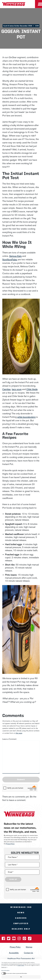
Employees (21, 923)
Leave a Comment (9, 739)
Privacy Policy (10, 844)
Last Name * (13, 865)
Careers (21, 918)
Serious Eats (15, 256)
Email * (10, 872)
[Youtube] (14, 939)
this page (19, 733)
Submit (21, 779)
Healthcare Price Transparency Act (21, 958)
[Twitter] (9, 939)
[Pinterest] (24, 939)
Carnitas (6, 389)
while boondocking (26, 417)
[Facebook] (3, 939)
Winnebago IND (21, 907)
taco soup (17, 389)
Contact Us (28, 953)
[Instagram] (19, 939)
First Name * (13, 857)
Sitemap (29, 947)
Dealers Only (21, 929)
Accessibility (14, 953)
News (21, 912)
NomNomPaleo (9, 259)
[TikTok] (30, 939)
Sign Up (13, 879)
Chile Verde (32, 389)
